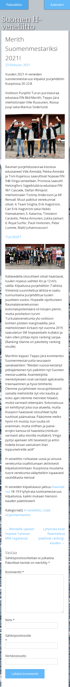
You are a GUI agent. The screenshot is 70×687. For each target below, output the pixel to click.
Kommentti (14, 572)
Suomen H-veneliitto (21, 23)
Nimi (10, 620)
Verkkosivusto (15, 656)
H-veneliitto (32, 510)
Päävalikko (14, 5)
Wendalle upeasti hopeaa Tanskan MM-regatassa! (19, 533)
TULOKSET (13, 237)
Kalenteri (57, 5)
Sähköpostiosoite (17, 637)
